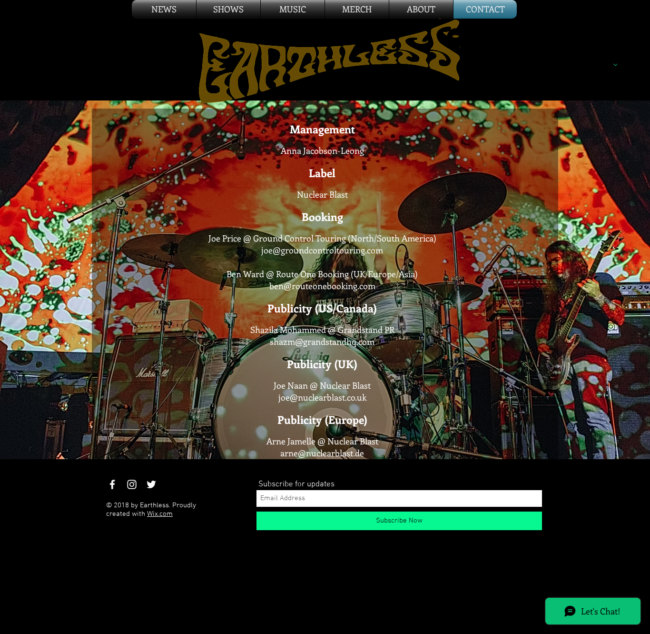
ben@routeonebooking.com (322, 286)
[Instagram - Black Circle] (497, 37)
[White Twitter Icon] (151, 484)
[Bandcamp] (518, 37)
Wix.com (160, 514)
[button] (357, 9)
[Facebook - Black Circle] (455, 37)
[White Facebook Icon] (112, 484)
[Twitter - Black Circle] (476, 37)
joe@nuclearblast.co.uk (322, 397)
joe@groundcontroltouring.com (322, 250)
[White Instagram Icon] (132, 484)
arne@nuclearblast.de (322, 453)
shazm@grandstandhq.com (322, 341)
